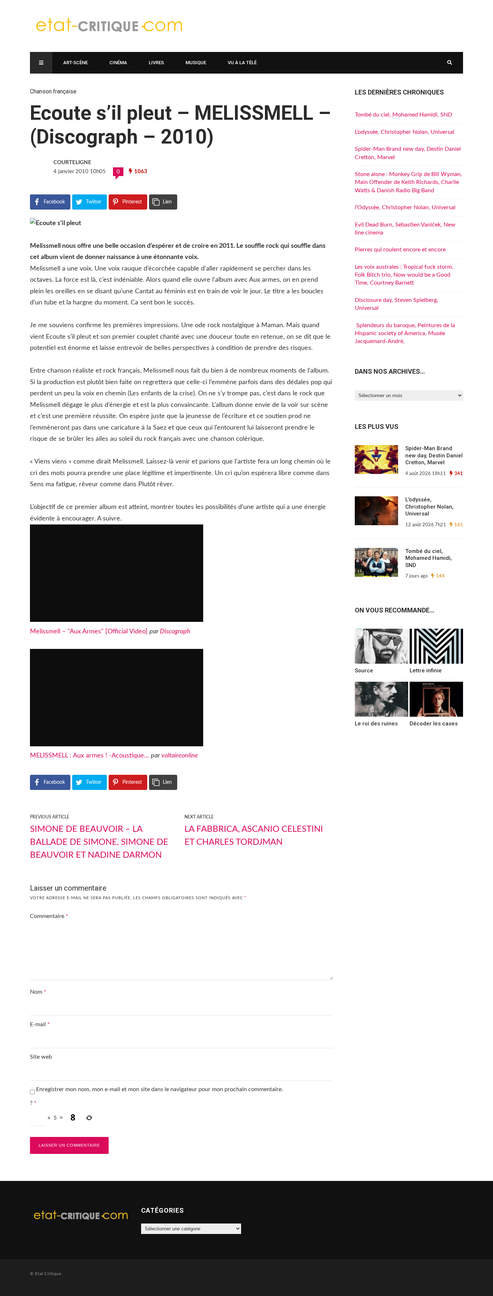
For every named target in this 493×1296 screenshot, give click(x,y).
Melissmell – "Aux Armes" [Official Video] (89, 631)
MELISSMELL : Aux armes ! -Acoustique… (89, 755)
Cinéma (118, 62)
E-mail (40, 1024)
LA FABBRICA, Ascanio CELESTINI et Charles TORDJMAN (253, 836)
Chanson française (53, 91)
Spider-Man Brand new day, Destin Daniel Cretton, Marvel (434, 455)
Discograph (175, 631)
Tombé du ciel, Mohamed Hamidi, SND (403, 115)
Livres (156, 62)
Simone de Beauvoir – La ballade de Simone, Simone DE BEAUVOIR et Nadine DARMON (99, 842)
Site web (41, 1057)
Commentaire (49, 916)
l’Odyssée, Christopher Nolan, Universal (405, 207)
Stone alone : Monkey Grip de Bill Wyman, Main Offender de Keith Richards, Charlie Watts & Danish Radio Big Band (408, 182)
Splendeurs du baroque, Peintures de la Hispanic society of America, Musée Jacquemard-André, (405, 333)
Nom (38, 992)
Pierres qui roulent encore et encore (400, 249)
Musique (196, 62)
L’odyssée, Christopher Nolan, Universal (404, 132)
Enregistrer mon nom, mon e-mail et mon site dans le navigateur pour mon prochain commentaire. (159, 1089)
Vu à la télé (242, 62)
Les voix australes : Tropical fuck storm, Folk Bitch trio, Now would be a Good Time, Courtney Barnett (404, 275)
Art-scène (75, 62)
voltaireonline (179, 755)
